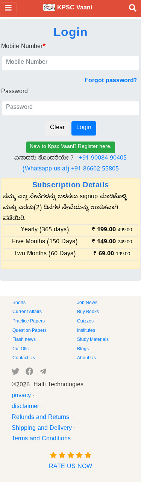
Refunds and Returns (40, 418)
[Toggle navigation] (8, 8)
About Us (86, 358)
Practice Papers (28, 322)
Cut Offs (20, 349)
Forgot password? (111, 81)
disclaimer (25, 407)
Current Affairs (27, 312)
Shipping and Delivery (42, 429)
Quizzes (85, 322)
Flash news (24, 340)
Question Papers (29, 331)
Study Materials (93, 340)
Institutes (86, 331)
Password (14, 92)
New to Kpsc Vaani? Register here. (71, 147)
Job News (87, 303)
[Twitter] (16, 373)
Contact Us (23, 358)
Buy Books (88, 312)
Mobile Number (23, 47)
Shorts (19, 303)
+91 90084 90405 (103, 159)
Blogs (83, 349)
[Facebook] (29, 373)
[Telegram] (42, 373)
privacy (21, 396)
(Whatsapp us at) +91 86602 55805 (71, 170)
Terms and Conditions (41, 439)
